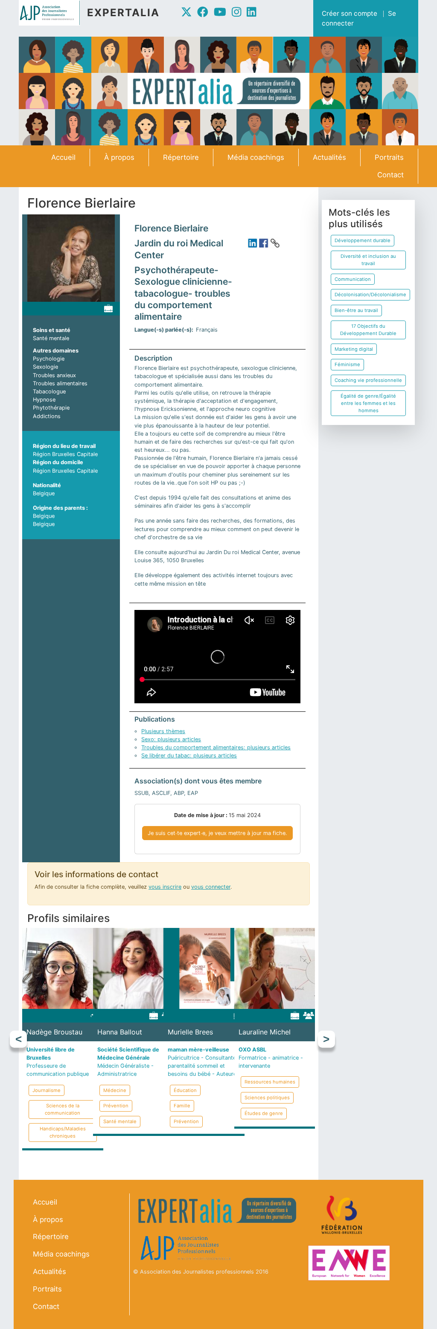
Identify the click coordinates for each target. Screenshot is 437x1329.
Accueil (63, 157)
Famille (182, 1106)
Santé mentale (51, 338)
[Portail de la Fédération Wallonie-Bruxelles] (343, 1214)
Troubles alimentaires (60, 383)
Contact (390, 174)
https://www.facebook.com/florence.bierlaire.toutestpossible (263, 242)
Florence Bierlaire (171, 228)
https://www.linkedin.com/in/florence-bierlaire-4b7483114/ (252, 242)
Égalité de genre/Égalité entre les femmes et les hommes (368, 403)
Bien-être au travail (356, 310)
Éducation (185, 1090)
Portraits (389, 157)
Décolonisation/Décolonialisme (370, 295)
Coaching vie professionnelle (368, 380)
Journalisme (46, 1090)
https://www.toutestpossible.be (274, 242)
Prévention (115, 1106)
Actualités (329, 157)
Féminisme (347, 364)
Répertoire (181, 157)
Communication (353, 279)
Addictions (47, 416)
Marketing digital (354, 349)
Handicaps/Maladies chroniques (63, 1132)
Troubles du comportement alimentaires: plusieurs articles (216, 747)
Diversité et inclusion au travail (368, 259)
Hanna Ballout (119, 1032)
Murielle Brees (190, 1032)
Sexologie (45, 367)
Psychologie (48, 358)
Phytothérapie (51, 407)
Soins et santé (51, 330)
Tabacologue (49, 391)
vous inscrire (165, 887)
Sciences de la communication (62, 1109)
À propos (119, 157)
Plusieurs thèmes (163, 731)
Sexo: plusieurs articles (171, 739)
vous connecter (210, 887)
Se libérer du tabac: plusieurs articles (189, 755)
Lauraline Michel (265, 1032)
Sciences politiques (267, 1098)
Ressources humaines (270, 1082)
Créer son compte (349, 13)
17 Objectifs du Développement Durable (368, 329)
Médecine (114, 1090)
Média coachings (255, 157)
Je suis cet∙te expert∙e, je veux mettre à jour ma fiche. (217, 833)
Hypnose (44, 399)
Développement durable (362, 240)
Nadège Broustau (54, 1032)
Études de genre (264, 1113)
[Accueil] (53, 13)
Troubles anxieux (54, 375)
